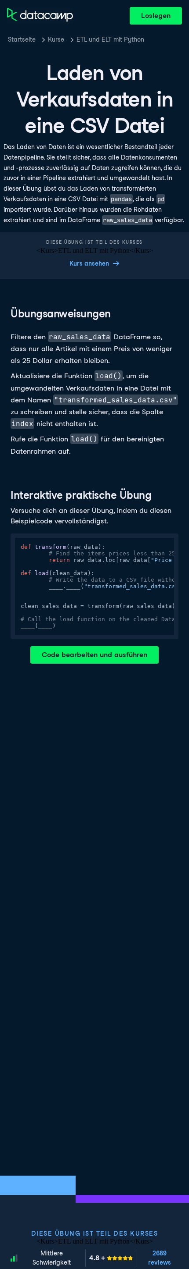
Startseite (22, 39)
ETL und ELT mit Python (110, 39)
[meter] (111, 1258)
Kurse (56, 39)
